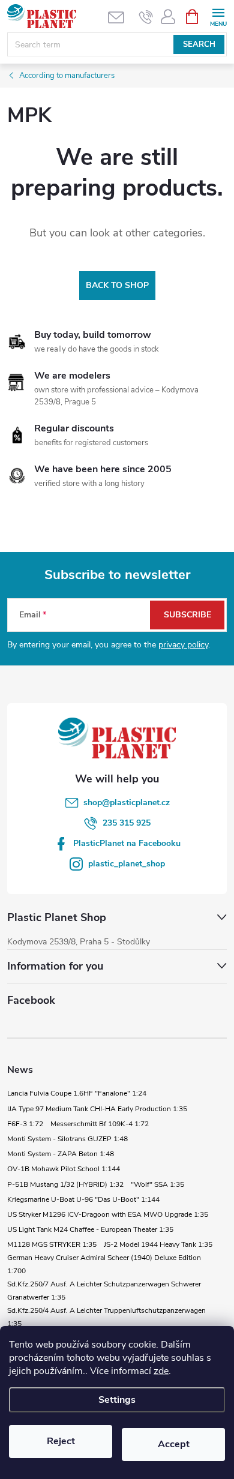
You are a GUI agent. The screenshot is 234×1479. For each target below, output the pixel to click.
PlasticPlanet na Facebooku (127, 843)
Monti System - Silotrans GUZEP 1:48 (67, 1139)
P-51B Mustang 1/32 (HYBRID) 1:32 (65, 1184)
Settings (117, 1399)
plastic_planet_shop (126, 863)
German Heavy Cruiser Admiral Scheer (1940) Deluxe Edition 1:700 (104, 1264)
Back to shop (117, 285)
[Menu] (218, 16)
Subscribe (187, 614)
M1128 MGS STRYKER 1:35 (52, 1244)
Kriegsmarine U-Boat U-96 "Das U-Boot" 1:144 (83, 1199)
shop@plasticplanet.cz (126, 802)
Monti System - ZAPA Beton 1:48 (60, 1154)
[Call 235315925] (146, 17)
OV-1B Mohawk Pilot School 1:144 (63, 1169)
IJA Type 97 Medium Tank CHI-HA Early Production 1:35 (97, 1109)
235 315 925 (127, 823)
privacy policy (183, 644)
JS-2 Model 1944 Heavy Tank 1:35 (158, 1244)
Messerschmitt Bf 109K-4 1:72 (99, 1124)
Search (199, 44)
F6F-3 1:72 (25, 1124)
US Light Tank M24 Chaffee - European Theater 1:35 (90, 1229)
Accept (174, 1444)
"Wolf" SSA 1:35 (157, 1184)
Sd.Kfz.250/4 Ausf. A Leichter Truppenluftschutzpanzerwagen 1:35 (106, 1317)
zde (161, 1371)
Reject (61, 1441)
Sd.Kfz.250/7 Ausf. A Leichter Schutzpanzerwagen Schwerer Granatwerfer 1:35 (104, 1290)
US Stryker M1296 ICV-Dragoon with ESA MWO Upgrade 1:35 (107, 1214)
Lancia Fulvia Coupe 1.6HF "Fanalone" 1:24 (76, 1093)
